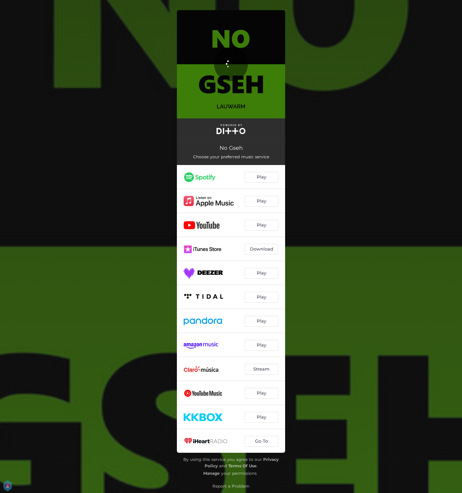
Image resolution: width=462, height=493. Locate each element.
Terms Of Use (242, 465)
